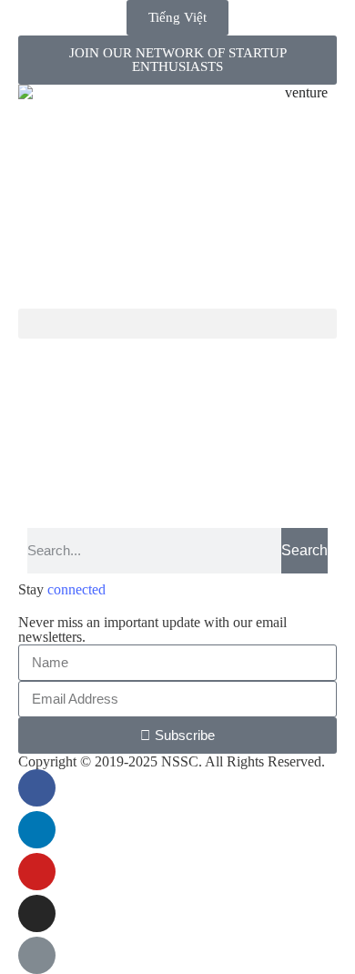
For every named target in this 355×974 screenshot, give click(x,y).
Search (304, 550)
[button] (177, 324)
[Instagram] (37, 913)
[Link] (37, 955)
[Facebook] (37, 788)
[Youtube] (37, 871)
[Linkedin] (37, 829)
